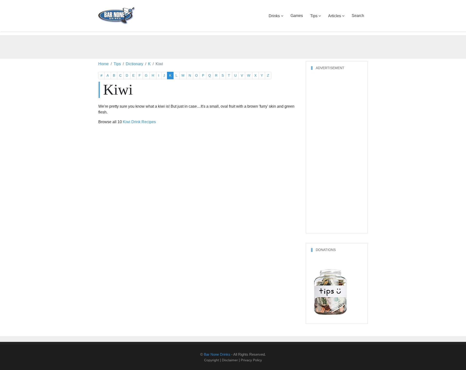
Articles (334, 16)
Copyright (211, 360)
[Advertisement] (233, 46)
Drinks (274, 16)
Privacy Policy (251, 360)
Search (358, 16)
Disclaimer (230, 360)
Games (297, 16)
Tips (313, 16)
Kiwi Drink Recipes (139, 122)
